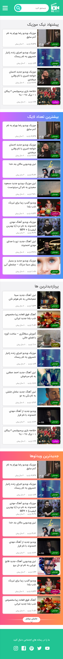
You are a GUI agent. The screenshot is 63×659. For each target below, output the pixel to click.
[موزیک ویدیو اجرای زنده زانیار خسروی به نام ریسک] (48, 57)
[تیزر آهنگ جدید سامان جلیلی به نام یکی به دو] (48, 396)
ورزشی (55, 102)
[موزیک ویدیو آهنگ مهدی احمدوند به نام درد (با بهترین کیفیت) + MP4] (48, 227)
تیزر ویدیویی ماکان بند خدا (22, 164)
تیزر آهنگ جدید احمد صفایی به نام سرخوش (21, 374)
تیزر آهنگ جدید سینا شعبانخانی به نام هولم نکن (22, 297)
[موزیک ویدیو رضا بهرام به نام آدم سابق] (48, 38)
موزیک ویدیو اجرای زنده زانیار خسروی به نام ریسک (21, 54)
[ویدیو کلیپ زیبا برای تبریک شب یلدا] (48, 207)
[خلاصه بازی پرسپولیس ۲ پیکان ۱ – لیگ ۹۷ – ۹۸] (48, 96)
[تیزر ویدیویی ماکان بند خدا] (48, 169)
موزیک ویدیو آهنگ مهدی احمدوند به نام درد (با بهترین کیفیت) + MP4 (21, 226)
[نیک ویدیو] (54, 8)
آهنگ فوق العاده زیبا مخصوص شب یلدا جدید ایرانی (20, 316)
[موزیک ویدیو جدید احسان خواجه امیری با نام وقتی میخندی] (48, 77)
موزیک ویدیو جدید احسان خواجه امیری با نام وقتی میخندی (22, 76)
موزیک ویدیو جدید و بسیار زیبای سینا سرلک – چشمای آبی (20, 263)
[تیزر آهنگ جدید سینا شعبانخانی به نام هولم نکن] (48, 300)
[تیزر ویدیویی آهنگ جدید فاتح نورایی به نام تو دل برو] (48, 566)
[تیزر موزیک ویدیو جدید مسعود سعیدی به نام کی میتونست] (48, 188)
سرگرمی (55, 213)
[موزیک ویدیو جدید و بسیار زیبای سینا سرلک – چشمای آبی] (48, 265)
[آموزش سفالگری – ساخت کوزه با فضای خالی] (48, 339)
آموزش (55, 344)
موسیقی (55, 44)
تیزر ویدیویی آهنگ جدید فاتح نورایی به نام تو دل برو (20, 563)
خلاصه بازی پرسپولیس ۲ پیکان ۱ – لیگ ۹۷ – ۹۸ (20, 93)
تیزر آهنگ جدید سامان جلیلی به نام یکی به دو (21, 394)
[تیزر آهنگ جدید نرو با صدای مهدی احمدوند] (48, 246)
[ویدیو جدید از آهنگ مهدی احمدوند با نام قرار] (48, 416)
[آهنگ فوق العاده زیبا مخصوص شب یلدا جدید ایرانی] (48, 319)
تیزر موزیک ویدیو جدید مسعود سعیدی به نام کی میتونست (20, 185)
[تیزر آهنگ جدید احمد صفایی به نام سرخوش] (48, 377)
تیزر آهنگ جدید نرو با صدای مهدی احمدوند (21, 243)
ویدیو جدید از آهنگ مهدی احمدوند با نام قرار (22, 413)
